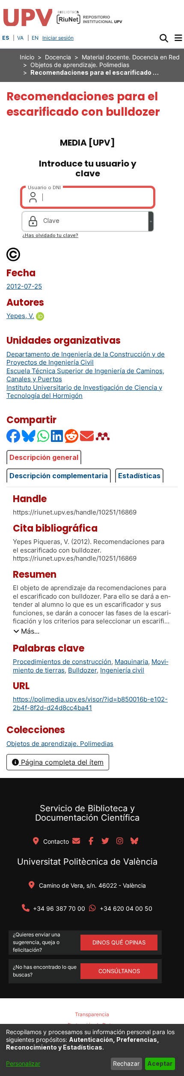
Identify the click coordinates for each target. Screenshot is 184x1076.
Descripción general (43, 457)
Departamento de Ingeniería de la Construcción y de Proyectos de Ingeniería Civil (85, 358)
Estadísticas (139, 475)
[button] (163, 38)
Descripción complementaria (58, 475)
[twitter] (105, 841)
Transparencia (92, 1014)
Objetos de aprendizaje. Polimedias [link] (79, 64)
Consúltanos (119, 971)
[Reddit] (72, 436)
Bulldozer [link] (82, 670)
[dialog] (92, 1050)
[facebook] (90, 841)
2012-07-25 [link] (24, 286)
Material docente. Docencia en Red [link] (131, 57)
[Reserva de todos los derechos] (13, 254)
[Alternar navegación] (178, 38)
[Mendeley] (103, 436)
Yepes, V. (20, 316)
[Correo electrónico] (87, 436)
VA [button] (20, 38)
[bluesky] (134, 841)
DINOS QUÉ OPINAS (118, 942)
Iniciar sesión (58, 38)
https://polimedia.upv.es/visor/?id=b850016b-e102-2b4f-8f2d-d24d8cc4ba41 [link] (90, 703)
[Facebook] (13, 436)
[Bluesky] (29, 436)
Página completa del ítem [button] (61, 762)
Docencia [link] (58, 57)
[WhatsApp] (43, 436)
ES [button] (5, 38)
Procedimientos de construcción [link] (62, 662)
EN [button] (35, 38)
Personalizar (23, 1063)
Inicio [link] (27, 57)
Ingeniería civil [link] (122, 670)
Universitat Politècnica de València (87, 862)
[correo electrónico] (76, 841)
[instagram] (120, 841)
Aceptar (159, 1063)
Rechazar (126, 1063)
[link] (59, 744)
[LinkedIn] (57, 436)
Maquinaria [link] (131, 662)
